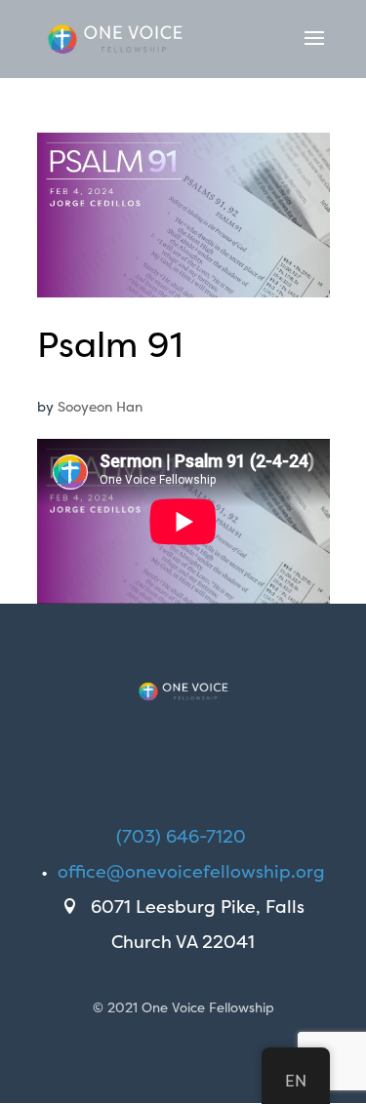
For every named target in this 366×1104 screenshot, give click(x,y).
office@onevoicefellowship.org (191, 871)
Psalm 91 (110, 344)
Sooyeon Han (100, 406)
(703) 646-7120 (181, 836)
